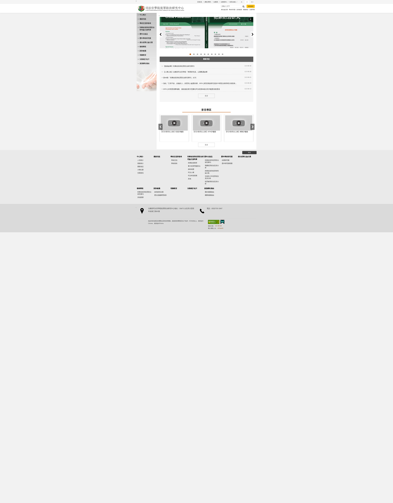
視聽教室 (245, 9)
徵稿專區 (143, 46)
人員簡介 (140, 160)
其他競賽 (140, 197)
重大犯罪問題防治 (194, 166)
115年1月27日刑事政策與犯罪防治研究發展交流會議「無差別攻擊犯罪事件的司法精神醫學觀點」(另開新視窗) (201, 54)
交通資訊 (140, 173)
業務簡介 (140, 163)
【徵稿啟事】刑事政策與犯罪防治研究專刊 (178, 66)
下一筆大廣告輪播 (252, 34)
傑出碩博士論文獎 (146, 42)
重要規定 (140, 166)
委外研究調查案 (227, 163)
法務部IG (224, 2)
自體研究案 (225, 160)
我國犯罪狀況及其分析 (212, 167)
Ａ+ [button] (252, 2)
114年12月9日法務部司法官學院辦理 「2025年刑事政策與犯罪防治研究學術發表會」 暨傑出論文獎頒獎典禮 (212, 54)
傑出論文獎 (224, 9)
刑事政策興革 (192, 163)
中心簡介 (143, 15)
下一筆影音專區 (252, 127)
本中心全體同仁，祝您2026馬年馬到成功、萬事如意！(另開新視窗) (204, 54)
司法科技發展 (192, 175)
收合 (249, 152)
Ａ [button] (247, 2)
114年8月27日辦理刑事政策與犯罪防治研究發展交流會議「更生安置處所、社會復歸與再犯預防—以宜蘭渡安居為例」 (222, 54)
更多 (206, 96)
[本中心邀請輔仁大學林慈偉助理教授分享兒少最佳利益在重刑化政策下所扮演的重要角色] (206, 32)
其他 (189, 179)
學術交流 (174, 160)
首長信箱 (232, 2)
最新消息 (143, 19)
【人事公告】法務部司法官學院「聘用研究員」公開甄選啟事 (185, 72)
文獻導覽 (252, 9)
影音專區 (206, 110)
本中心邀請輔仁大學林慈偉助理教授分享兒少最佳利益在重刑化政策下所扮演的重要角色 (194, 54)
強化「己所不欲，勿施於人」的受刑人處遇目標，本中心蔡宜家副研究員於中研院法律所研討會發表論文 (200, 83)
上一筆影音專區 (160, 127)
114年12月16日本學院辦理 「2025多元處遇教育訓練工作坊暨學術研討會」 (208, 54)
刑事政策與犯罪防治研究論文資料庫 (147, 29)
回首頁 (199, 2)
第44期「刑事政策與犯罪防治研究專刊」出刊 (179, 78)
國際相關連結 (209, 195)
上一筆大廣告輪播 (160, 34)
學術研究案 (232, 9)
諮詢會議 (239, 9)
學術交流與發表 (145, 23)
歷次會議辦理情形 (160, 195)
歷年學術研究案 (145, 38)
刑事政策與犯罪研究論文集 (212, 172)
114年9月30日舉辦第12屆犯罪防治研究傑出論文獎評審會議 (219, 54)
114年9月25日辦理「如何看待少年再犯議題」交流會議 (215, 54)
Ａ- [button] (242, 2)
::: (136, 1)
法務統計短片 (144, 59)
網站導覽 (208, 2)
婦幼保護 (191, 169)
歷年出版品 (144, 34)
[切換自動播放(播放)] (251, 19)
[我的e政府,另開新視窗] (222, 222)
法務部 (215, 2)
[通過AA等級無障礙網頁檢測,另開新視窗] (213, 222)
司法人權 (191, 172)
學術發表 (174, 163)
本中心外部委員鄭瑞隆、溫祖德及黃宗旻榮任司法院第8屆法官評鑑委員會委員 (191, 89)
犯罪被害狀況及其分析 (212, 183)
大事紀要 (140, 170)
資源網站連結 (144, 63)
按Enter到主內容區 (8, 1)
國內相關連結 (209, 192)
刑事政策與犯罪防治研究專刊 (212, 161)
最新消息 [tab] (206, 59)
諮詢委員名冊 (159, 192)
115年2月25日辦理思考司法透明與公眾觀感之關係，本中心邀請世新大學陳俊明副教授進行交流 (197, 54)
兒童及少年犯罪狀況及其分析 (212, 177)
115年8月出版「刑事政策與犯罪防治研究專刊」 (190, 54)
